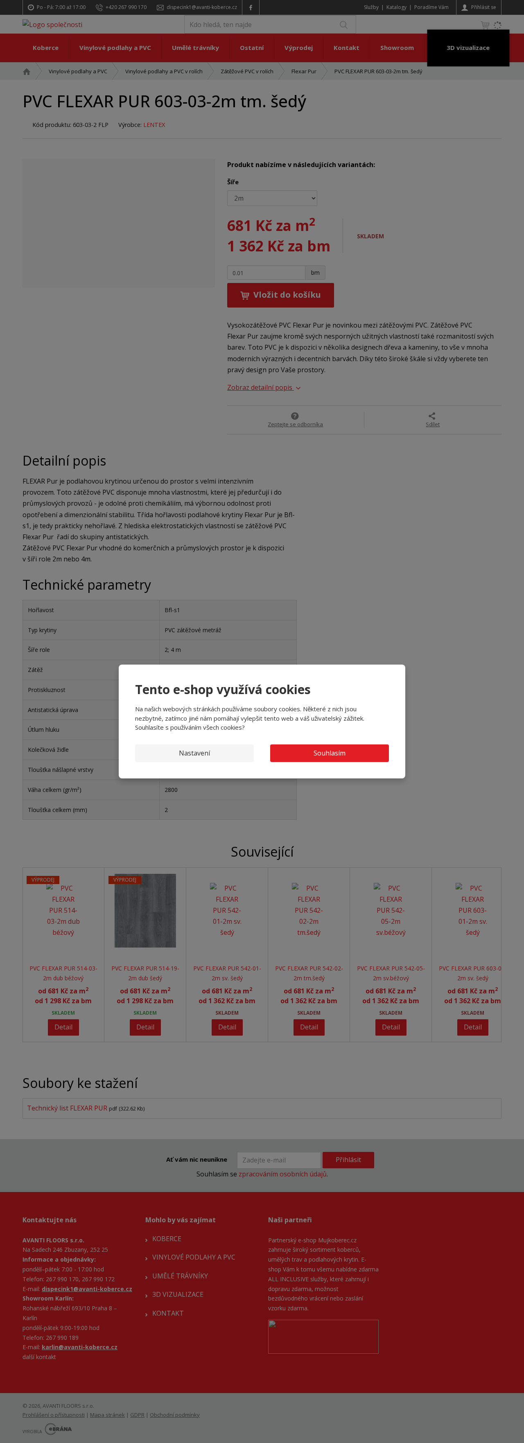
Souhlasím (330, 753)
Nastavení (194, 753)
